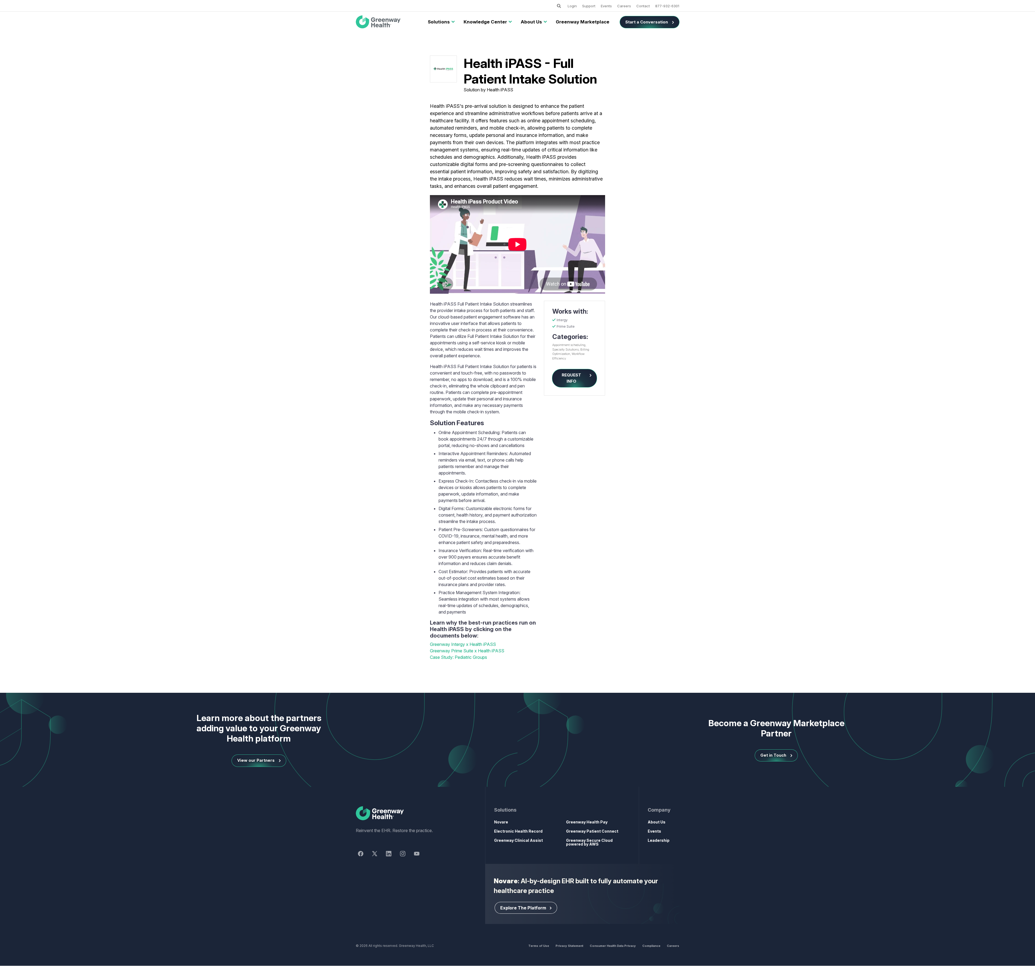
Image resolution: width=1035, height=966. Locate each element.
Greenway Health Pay (587, 822)
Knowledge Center (485, 22)
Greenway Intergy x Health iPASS (463, 644)
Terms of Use (538, 946)
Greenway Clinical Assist (518, 840)
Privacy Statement (569, 946)
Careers (624, 6)
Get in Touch (773, 755)
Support (588, 6)
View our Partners (256, 760)
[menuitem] (439, 22)
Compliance (651, 946)
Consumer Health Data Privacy (613, 946)
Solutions (439, 22)
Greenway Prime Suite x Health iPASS (467, 650)
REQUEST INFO (571, 378)
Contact (643, 6)
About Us (531, 22)
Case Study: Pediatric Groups (458, 657)
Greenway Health (387, 22)
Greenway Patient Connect (592, 831)
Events (606, 6)
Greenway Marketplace (582, 22)
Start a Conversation (646, 22)
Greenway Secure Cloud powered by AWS (589, 842)
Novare (501, 822)
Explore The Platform (523, 907)
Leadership (659, 840)
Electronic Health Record (518, 831)
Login (572, 6)
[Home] (411, 813)
